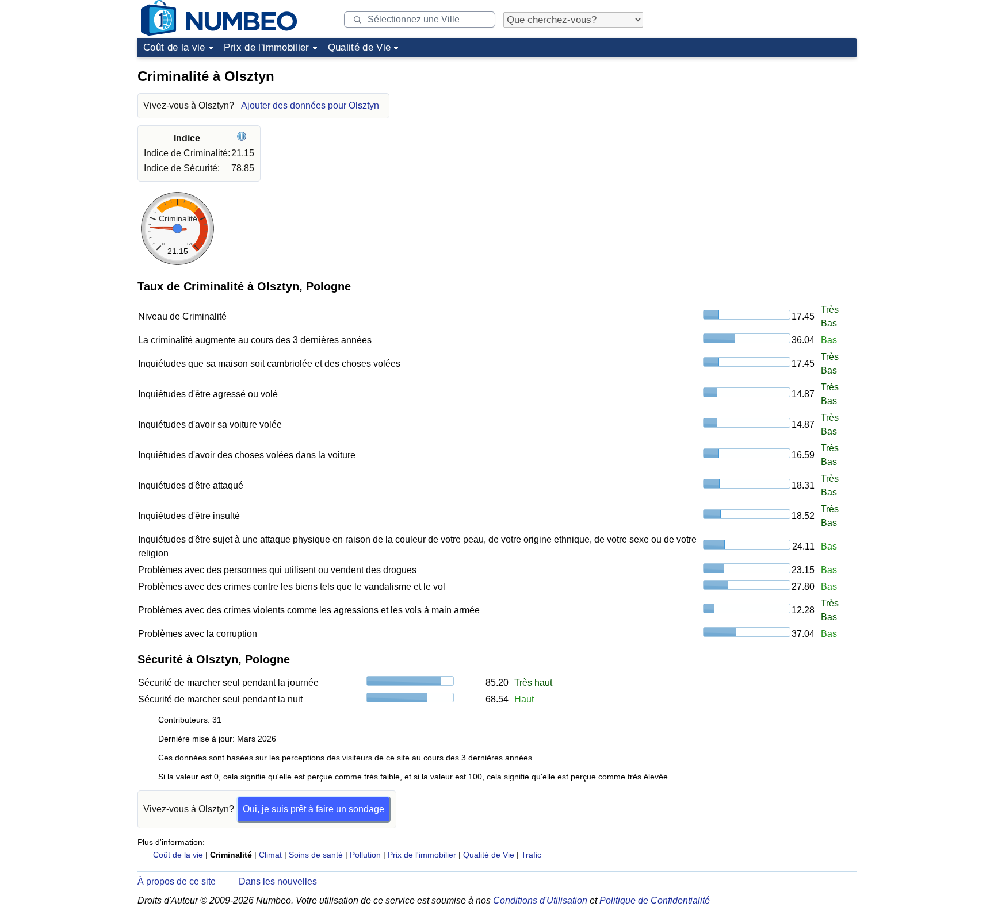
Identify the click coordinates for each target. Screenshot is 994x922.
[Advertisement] (770, 134)
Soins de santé (316, 854)
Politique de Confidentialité (654, 900)
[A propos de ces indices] (243, 138)
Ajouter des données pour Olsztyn (310, 105)
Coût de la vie (174, 47)
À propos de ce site (176, 881)
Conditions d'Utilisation (540, 900)
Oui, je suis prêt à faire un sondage (313, 809)
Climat (270, 854)
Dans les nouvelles (278, 881)
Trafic (531, 854)
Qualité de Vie (359, 47)
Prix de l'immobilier (266, 47)
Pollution (365, 854)
